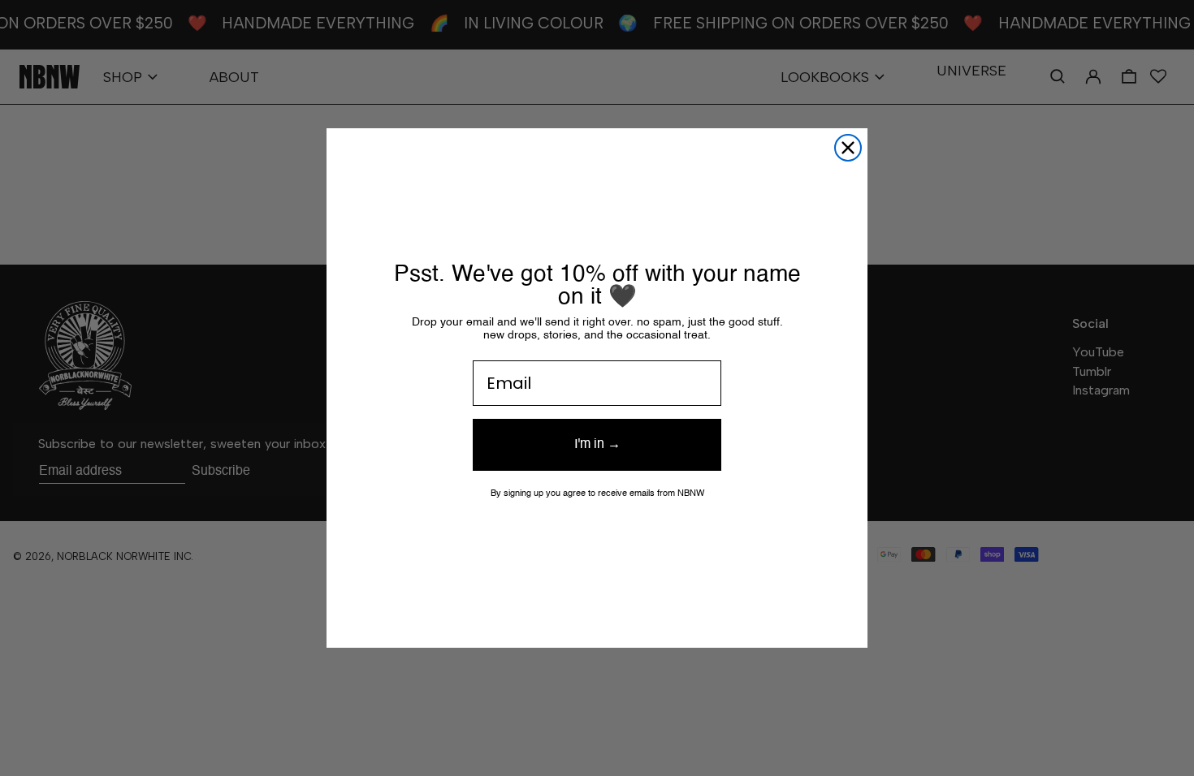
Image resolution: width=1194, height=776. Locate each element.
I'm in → (597, 444)
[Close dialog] (848, 148)
